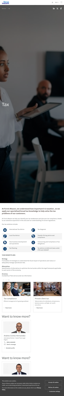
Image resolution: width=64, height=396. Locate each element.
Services (4, 8)
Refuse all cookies (53, 387)
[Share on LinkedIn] (54, 8)
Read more (8, 308)
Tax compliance (10, 298)
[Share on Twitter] (57, 8)
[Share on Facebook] (61, 8)
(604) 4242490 (10, 342)
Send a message (11, 344)
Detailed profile (10, 348)
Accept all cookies (53, 382)
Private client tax (42, 298)
